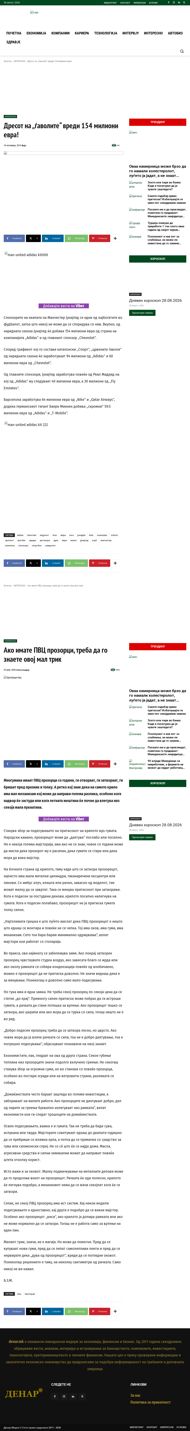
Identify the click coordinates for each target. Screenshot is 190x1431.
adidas (20, 535)
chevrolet (31, 535)
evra (71, 535)
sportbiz (21, 540)
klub (91, 535)
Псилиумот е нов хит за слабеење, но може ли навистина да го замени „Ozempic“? (163, 240)
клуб (94, 540)
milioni (114, 535)
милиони (10, 545)
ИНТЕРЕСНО (19, 61)
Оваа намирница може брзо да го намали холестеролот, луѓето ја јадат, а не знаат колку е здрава (157, 171)
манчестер (106, 540)
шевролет (50, 545)
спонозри (23, 545)
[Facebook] (169, 3)
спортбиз (37, 545)
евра (64, 540)
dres (55, 535)
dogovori (44, 535)
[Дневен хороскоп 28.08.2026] (157, 281)
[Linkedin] (179, 3)
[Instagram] (174, 3)
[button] (181, 51)
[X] (184, 3)
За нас (135, 1395)
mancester (102, 535)
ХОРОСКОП (135, 294)
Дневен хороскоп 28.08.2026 (155, 300)
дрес (56, 540)
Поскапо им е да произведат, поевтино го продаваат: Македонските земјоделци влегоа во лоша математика (167, 213)
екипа (73, 540)
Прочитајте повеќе (142, 312)
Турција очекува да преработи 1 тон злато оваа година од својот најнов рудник (166, 226)
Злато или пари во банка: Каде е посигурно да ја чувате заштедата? (164, 186)
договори (45, 540)
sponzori (9, 540)
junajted (81, 535)
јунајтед (84, 540)
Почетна (8, 61)
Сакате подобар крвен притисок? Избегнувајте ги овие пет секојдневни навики (167, 199)
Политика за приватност (150, 1402)
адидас (32, 540)
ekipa (63, 535)
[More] (115, 238)
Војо (24, 145)
